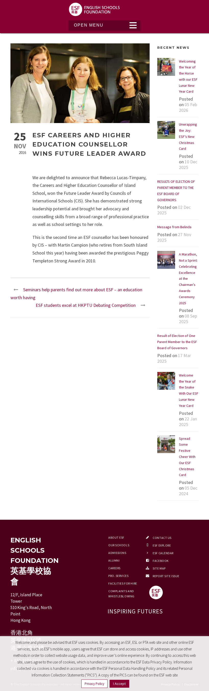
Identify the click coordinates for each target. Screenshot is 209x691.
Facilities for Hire (122, 583)
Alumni (114, 560)
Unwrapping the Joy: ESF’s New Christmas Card (188, 136)
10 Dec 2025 (188, 164)
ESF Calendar (163, 553)
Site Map (159, 568)
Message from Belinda (174, 227)
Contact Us (162, 538)
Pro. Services (118, 576)
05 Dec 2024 (188, 490)
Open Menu (88, 25)
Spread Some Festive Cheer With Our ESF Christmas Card (187, 456)
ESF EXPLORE (162, 545)
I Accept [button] (119, 683)
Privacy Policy (94, 684)
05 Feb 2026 (188, 107)
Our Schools (118, 545)
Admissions (117, 553)
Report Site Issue (166, 576)
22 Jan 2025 (188, 421)
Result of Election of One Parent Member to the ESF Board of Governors (177, 341)
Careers (114, 568)
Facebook (160, 561)
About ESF (116, 537)
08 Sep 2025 (188, 318)
